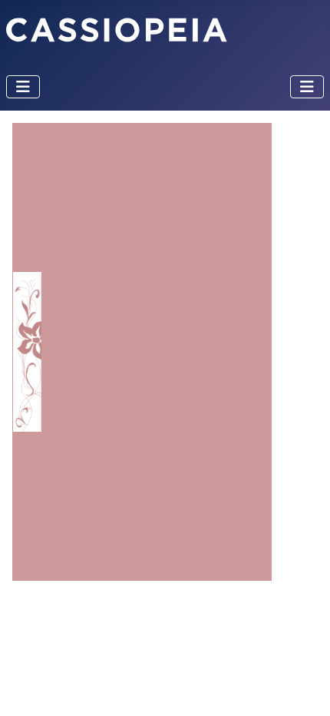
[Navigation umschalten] (23, 86)
